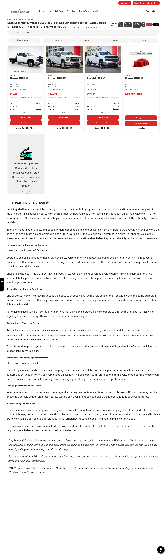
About (95, 11)
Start (26, 193)
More (24, 112)
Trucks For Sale (45, 11)
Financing (71, 11)
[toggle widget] (161, 550)
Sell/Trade (59, 11)
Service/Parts (84, 11)
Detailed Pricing (24, 97)
